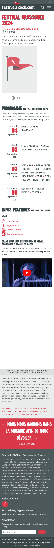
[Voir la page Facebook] (49, 3)
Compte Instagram (15, 234)
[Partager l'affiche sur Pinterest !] (13, 98)
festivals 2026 (8, 462)
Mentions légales (9, 539)
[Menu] (48, 8)
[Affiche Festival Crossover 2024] (19, 69)
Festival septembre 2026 (16, 409)
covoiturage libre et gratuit (14, 485)
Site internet (12, 221)
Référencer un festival (11, 514)
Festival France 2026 (27, 414)
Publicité (27, 514)
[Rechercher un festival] (42, 7)
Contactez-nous (40, 514)
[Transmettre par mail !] (18, 98)
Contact (22, 539)
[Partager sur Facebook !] (8, 98)
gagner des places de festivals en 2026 (19, 479)
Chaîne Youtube (14, 229)
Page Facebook (13, 225)
